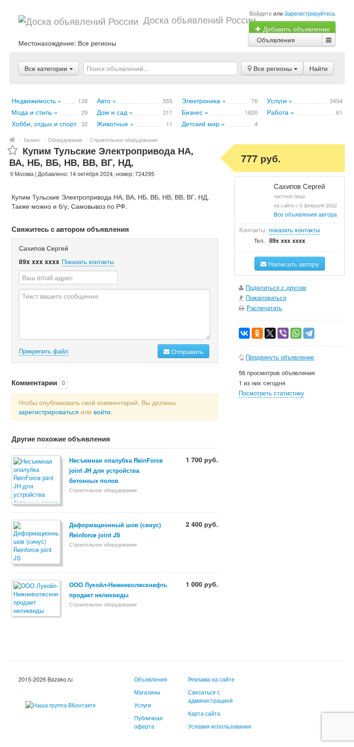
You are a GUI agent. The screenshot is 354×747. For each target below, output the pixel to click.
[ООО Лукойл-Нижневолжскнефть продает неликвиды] (37, 599)
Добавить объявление (295, 28)
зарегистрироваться (48, 411)
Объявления (276, 39)
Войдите (260, 13)
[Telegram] (308, 333)
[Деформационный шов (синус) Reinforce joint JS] (37, 542)
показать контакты (294, 229)
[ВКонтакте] (244, 333)
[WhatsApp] (295, 333)
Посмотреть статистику (271, 392)
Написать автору (292, 263)
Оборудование (65, 139)
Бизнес (32, 139)
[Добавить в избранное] (12, 150)
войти (102, 411)
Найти (318, 68)
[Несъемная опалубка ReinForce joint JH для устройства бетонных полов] (37, 480)
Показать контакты (88, 261)
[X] (270, 333)
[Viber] (283, 333)
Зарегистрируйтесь (309, 13)
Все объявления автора (305, 214)
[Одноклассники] (257, 333)
